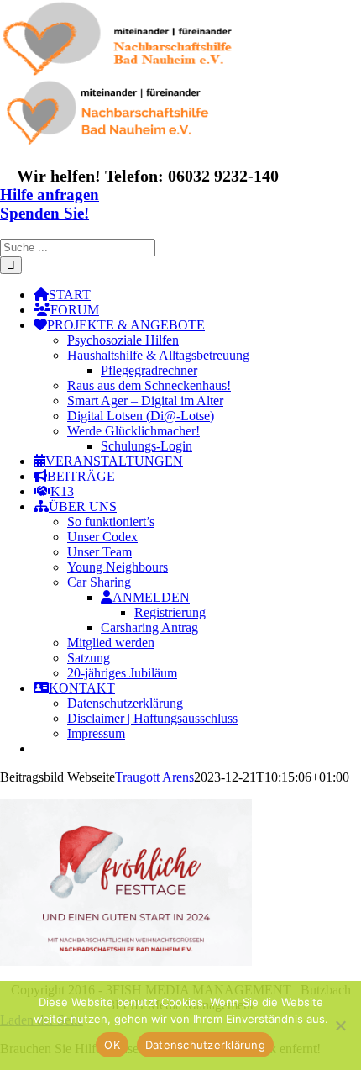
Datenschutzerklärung (205, 1045)
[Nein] (340, 1025)
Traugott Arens (154, 777)
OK (112, 1045)
